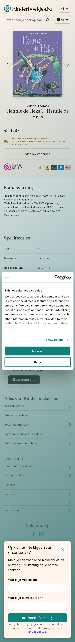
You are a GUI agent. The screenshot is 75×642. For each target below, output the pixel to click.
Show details (54, 339)
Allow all (37, 351)
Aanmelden (37, 617)
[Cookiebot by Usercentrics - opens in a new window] (54, 277)
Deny (37, 362)
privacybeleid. (37, 632)
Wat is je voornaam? (24, 580)
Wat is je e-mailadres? (25, 598)
